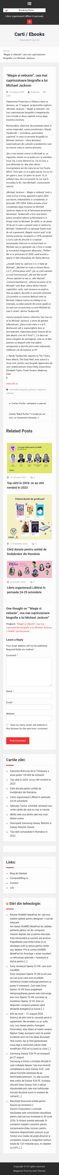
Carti (8, 95)
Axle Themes (39, 1171)
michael (9, 393)
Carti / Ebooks (29, 34)
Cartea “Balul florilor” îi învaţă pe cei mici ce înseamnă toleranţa (27, 416)
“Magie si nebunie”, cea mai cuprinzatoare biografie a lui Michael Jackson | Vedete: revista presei (29, 628)
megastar (41, 389)
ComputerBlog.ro (19, 878)
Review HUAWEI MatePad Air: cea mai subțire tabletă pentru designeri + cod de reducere (31, 918)
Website (10, 713)
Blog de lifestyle (18, 873)
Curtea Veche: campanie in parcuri (29, 403)
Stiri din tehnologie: (25, 903)
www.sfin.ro (12, 383)
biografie (23, 389)
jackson (32, 389)
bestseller (14, 389)
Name (10, 691)
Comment (12, 655)
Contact (14, 883)
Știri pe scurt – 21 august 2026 (26, 1013)
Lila (12, 887)
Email (9, 702)
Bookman (35, 92)
